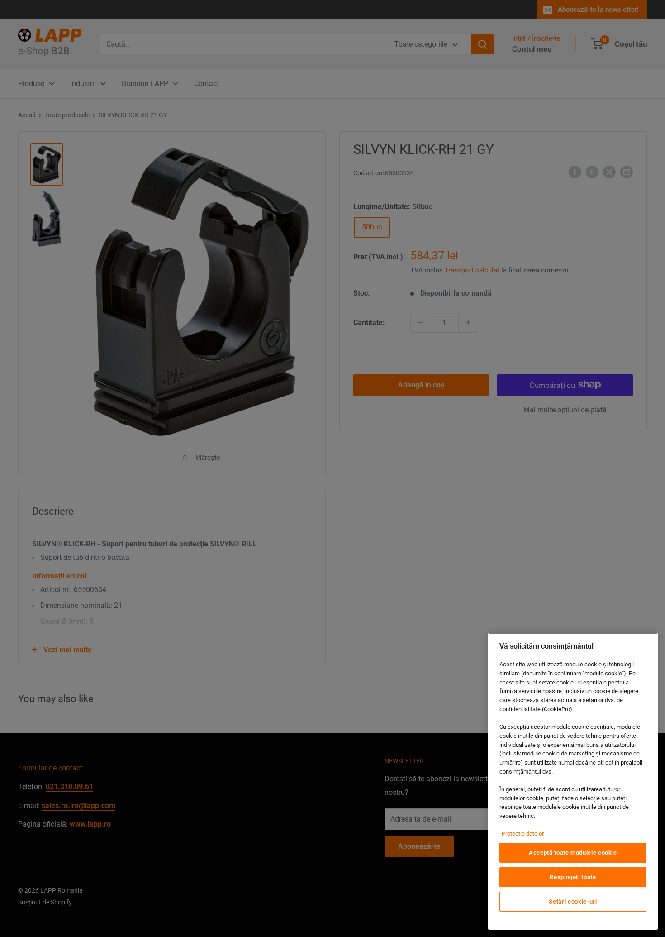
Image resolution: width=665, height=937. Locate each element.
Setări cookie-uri (573, 901)
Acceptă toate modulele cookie (573, 852)
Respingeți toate (573, 877)
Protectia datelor (523, 833)
